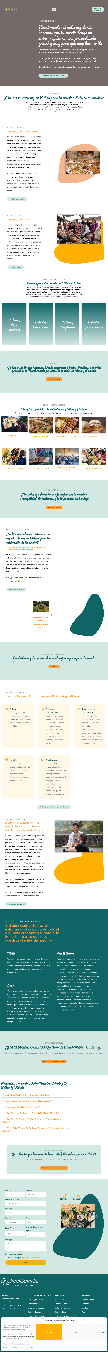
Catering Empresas (35, 1299)
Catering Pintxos (61, 1312)
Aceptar (49, 1332)
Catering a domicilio (63, 1308)
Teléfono (30, 1190)
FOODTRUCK (14, 435)
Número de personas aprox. (34, 1228)
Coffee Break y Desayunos (65, 1316)
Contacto (86, 1308)
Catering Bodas (34, 1304)
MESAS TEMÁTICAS (94, 468)
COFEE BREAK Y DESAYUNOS (14, 468)
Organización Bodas (36, 1308)
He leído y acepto (24, 1258)
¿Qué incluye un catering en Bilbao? (22, 1107)
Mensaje (8, 1240)
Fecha (7, 1218)
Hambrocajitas (61, 1304)
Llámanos (64, 1199)
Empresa (8, 1209)
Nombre (8, 1190)
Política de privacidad (13, 1254)
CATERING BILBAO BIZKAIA (39, 1296)
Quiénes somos (88, 1299)
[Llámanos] (65, 1195)
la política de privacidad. (31, 1258)
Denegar (77, 1332)
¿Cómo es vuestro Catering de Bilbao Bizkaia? (27, 1095)
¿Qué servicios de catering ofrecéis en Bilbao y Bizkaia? (32, 1113)
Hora (28, 1218)
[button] (54, 9)
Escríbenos (78, 1199)
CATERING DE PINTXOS (93, 436)
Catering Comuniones (36, 1316)
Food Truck (59, 1299)
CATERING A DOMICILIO (67, 436)
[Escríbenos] (78, 1195)
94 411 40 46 (6, 1302)
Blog (83, 1312)
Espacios (85, 1304)
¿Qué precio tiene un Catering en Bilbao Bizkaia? (28, 1101)
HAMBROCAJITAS (41, 436)
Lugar (7, 1228)
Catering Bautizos (35, 1312)
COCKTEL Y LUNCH (41, 468)
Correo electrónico (12, 1200)
